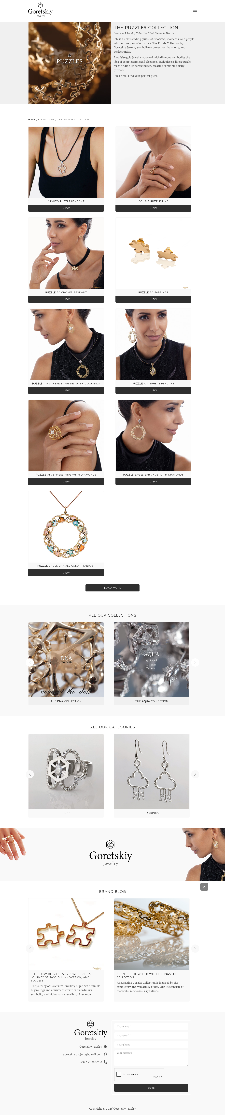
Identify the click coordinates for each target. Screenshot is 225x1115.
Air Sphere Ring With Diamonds (66, 474)
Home (31, 119)
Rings (66, 813)
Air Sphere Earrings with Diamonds (66, 383)
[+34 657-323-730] (105, 1062)
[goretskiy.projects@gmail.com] (105, 1054)
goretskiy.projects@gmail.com (82, 1054)
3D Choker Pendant (66, 292)
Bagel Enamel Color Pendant (66, 565)
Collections (46, 119)
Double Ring (153, 201)
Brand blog (112, 891)
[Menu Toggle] (195, 10)
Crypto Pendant (66, 201)
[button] (112, 587)
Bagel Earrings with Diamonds (153, 474)
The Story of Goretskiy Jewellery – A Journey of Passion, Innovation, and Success (61, 977)
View (66, 208)
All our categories (112, 727)
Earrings (152, 813)
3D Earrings (153, 292)
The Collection (66, 701)
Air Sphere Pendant (153, 383)
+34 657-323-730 (91, 1062)
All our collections (112, 615)
